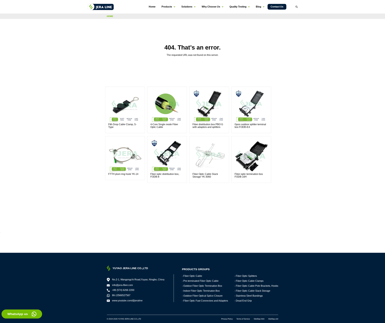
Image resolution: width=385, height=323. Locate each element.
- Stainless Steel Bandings (248, 295)
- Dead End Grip (243, 300)
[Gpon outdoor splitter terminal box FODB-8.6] (251, 106)
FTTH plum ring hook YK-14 (123, 174)
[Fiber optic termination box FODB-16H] (251, 156)
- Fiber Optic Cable (192, 276)
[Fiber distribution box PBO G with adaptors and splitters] (209, 106)
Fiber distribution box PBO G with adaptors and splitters (207, 125)
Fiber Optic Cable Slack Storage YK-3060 (205, 175)
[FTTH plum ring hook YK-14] (125, 156)
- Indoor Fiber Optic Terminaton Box (201, 291)
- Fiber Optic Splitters (245, 276)
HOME (110, 16)
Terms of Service (243, 319)
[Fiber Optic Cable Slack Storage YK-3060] (209, 156)
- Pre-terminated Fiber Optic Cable (200, 281)
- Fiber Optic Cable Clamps (248, 281)
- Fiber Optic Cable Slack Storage (252, 291)
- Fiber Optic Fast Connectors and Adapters (205, 300)
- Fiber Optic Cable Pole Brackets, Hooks (256, 286)
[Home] (100, 6)
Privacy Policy (227, 319)
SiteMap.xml (273, 319)
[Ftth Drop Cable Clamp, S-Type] (125, 106)
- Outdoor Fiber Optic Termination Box (202, 286)
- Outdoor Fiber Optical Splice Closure (202, 295)
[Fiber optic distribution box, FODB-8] (167, 156)
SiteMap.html (259, 319)
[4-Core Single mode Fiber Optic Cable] (167, 106)
